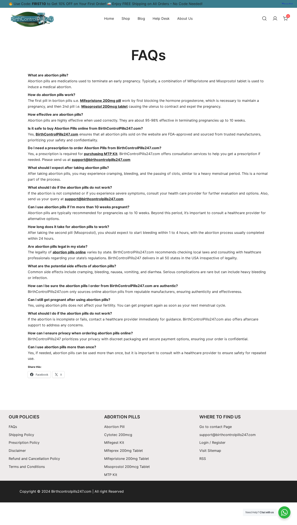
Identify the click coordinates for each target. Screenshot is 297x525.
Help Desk (161, 18)
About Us (185, 18)
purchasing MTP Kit (100, 154)
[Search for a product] (264, 19)
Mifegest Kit (114, 442)
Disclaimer (17, 450)
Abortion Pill (114, 426)
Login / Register (212, 442)
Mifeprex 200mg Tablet (123, 450)
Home (109, 18)
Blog (141, 18)
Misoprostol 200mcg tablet (104, 106)
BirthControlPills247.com (57, 134)
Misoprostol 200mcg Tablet (127, 466)
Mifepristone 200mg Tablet (126, 458)
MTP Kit (110, 474)
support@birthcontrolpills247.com (227, 435)
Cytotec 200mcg (118, 435)
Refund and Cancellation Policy (34, 458)
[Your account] (275, 18)
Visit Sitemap (210, 450)
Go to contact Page (215, 426)
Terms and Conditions (27, 466)
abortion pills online (69, 252)
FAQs (13, 426)
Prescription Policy (24, 442)
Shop (126, 18)
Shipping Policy (22, 435)
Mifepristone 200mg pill (100, 100)
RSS (202, 458)
